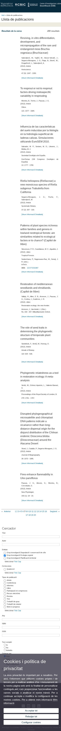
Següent (53, 511)
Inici (3, 15)
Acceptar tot (31, 710)
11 (33, 511)
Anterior (7, 511)
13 (38, 511)
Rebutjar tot (31, 716)
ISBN (4, 624)
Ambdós (9, 650)
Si (7, 645)
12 (35, 511)
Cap (19, 561)
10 (30, 511)
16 (46, 511)
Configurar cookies (31, 722)
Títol (3, 533)
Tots (15, 561)
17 (27, 515)
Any (3, 616)
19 (32, 515)
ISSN (4, 631)
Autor (4, 541)
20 (35, 515)
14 (40, 511)
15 (43, 511)
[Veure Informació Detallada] (32, 78)
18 (29, 515)
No (7, 648)
